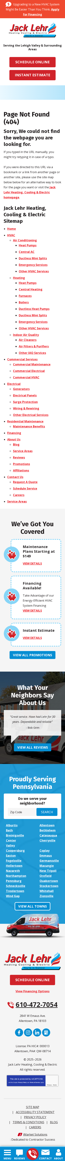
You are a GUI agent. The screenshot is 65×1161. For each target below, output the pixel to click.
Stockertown (49, 886)
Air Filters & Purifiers (34, 346)
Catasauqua (48, 835)
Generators (21, 389)
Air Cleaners (27, 340)
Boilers (24, 302)
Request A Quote (25, 482)
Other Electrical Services (30, 415)
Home (11, 229)
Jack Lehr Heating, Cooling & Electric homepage (30, 192)
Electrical (14, 384)
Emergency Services (33, 265)
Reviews (19, 457)
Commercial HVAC (26, 377)
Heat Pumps (27, 245)
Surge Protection (25, 402)
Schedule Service (25, 488)
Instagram (28, 1032)
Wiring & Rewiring (26, 408)
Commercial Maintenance (32, 364)
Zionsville (46, 896)
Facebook (19, 1032)
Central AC (26, 252)
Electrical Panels (25, 395)
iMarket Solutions (35, 1134)
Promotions (21, 464)
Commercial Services (22, 359)
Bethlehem (48, 830)
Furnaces (25, 296)
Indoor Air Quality (26, 335)
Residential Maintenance (25, 421)
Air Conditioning (25, 240)
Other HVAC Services (34, 271)
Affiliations (21, 470)
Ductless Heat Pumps (34, 309)
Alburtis (12, 825)
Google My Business (46, 1032)
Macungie (47, 866)
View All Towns (32, 906)
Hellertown (14, 866)
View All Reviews (32, 747)
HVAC (11, 235)
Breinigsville (15, 835)
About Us (13, 439)
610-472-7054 (33, 1154)
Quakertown (49, 881)
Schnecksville (15, 886)
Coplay (44, 851)
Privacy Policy (22, 1082)
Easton (11, 856)
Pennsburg (13, 881)
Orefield (45, 876)
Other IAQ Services (32, 353)
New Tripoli (48, 871)
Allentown (47, 825)
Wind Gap (13, 896)
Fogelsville (13, 861)
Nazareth (13, 871)
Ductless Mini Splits (33, 258)
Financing (14, 433)
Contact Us (15, 477)
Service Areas (22, 451)
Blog (16, 444)
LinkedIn (37, 1032)
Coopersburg (15, 851)
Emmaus (46, 856)
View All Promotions (32, 655)
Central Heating (30, 289)
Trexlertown (15, 891)
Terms (55, 1085)
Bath (9, 830)
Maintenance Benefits (29, 426)
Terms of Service (35, 1082)
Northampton (16, 876)
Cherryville (47, 840)
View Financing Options (32, 991)
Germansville (49, 861)
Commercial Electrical (29, 371)
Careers (18, 495)
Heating (19, 278)
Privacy (49, 1085)
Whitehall (47, 891)
